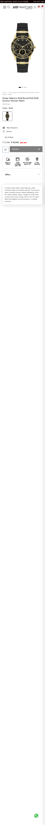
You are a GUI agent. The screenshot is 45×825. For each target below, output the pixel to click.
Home (4, 92)
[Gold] (7, 116)
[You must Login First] (5, 150)
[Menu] (4, 7)
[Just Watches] (23, 7)
